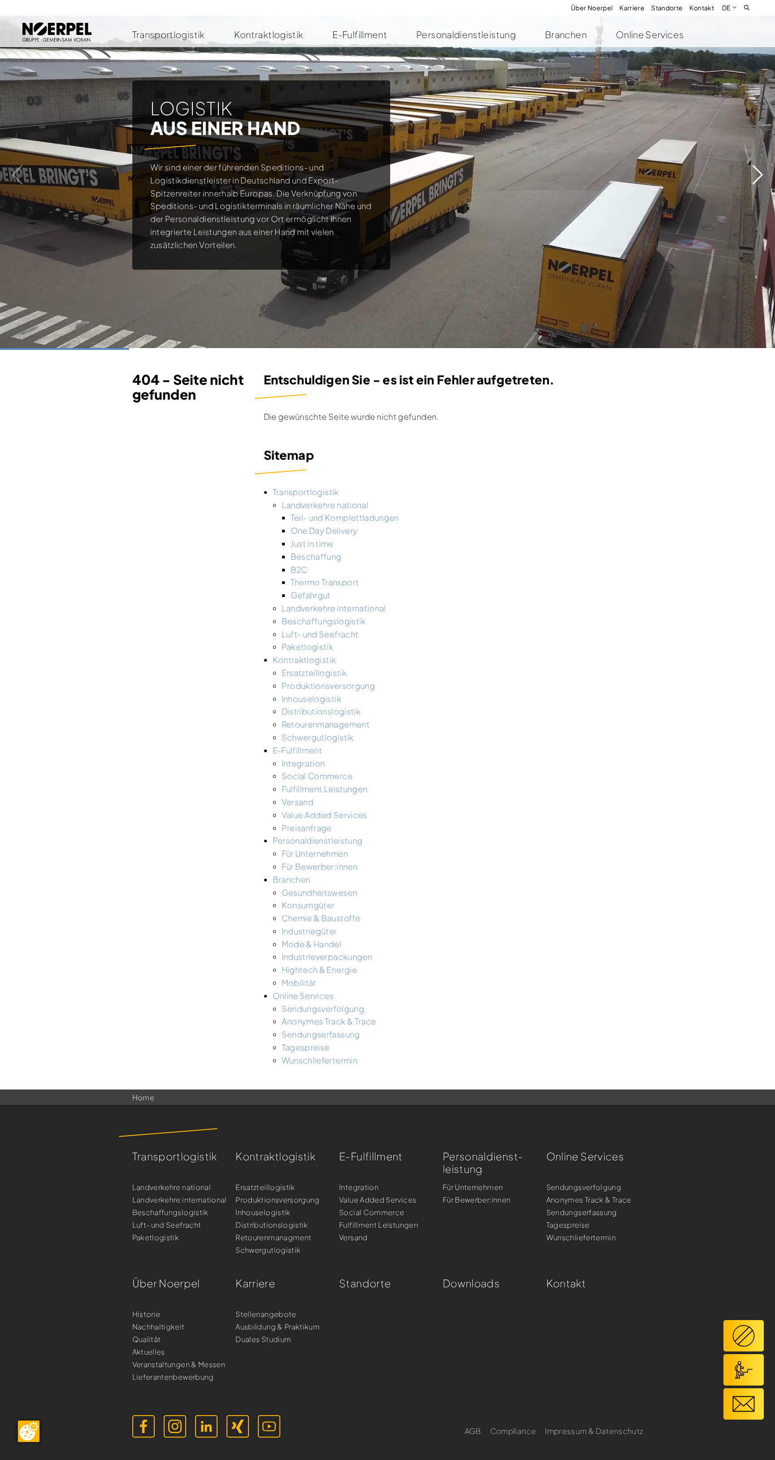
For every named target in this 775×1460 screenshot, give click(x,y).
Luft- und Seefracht (166, 1224)
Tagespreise (568, 1224)
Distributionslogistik (271, 1224)
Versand (353, 1237)
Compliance (513, 1431)
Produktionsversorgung (277, 1199)
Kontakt (701, 8)
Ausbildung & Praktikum (277, 1326)
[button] (758, 175)
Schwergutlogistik (267, 1250)
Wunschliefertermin (581, 1237)
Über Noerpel (592, 8)
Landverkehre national (171, 1187)
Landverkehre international (179, 1199)
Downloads (471, 1283)
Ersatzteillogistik (265, 1187)
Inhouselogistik (262, 1212)
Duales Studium (263, 1339)
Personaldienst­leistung (483, 1163)
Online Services (650, 34)
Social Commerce (371, 1212)
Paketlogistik (155, 1237)
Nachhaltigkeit (158, 1326)
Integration (359, 1187)
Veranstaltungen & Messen (179, 1364)
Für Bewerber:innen (476, 1199)
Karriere (631, 8)
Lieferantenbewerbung (173, 1377)
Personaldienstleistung (466, 34)
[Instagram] (175, 1426)
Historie (146, 1314)
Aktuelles (148, 1351)
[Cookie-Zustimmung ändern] (28, 1431)
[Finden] (746, 6)
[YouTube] (269, 1426)
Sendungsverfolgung (583, 1187)
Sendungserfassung (581, 1212)
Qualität (146, 1339)
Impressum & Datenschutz (594, 1431)
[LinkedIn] (206, 1426)
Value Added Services (377, 1199)
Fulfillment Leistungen (378, 1224)
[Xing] (237, 1426)
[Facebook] (143, 1426)
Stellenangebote (265, 1314)
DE (726, 7)
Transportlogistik (168, 34)
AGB (473, 1431)
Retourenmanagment (273, 1237)
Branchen (566, 34)
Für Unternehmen (473, 1187)
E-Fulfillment (359, 34)
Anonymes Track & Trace (588, 1199)
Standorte (667, 8)
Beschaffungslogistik (170, 1212)
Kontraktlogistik (269, 34)
